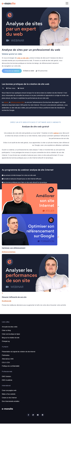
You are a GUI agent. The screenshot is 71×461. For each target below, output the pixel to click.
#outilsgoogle (6, 301)
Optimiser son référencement (13, 248)
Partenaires (5, 355)
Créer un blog (6, 330)
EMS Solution (6, 376)
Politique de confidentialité (10, 366)
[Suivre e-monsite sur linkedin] (42, 415)
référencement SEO (17, 102)
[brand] (9, 3)
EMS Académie (7, 380)
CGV (8, 362)
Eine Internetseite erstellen (10, 401)
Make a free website (8, 394)
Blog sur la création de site (10, 338)
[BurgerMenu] (67, 3)
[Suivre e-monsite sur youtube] (37, 415)
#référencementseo (8, 252)
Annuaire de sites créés (9, 327)
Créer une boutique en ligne (11, 334)
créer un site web (23, 58)
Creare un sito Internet (9, 398)
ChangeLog (6, 341)
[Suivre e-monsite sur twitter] (33, 415)
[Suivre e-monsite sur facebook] (28, 415)
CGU (3, 362)
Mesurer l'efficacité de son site (14, 297)
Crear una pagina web (9, 390)
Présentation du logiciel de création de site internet (18, 351)
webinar (56, 133)
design (6, 102)
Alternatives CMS (7, 359)
